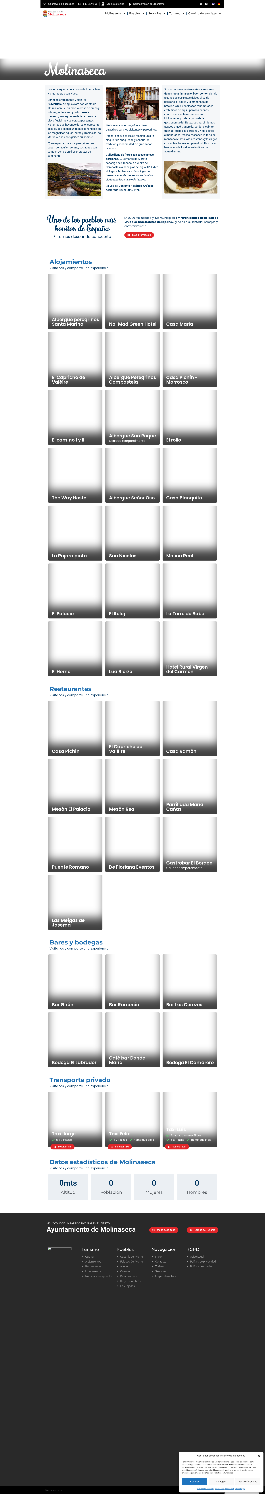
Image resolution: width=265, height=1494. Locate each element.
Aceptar (194, 1481)
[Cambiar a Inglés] (213, 4)
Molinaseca (113, 13)
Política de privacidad (224, 1488)
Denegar (221, 1481)
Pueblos (135, 13)
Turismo (175, 13)
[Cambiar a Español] (219, 4)
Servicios (154, 13)
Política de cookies (205, 1488)
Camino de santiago (202, 13)
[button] (258, 1455)
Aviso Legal (240, 1488)
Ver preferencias (247, 1481)
